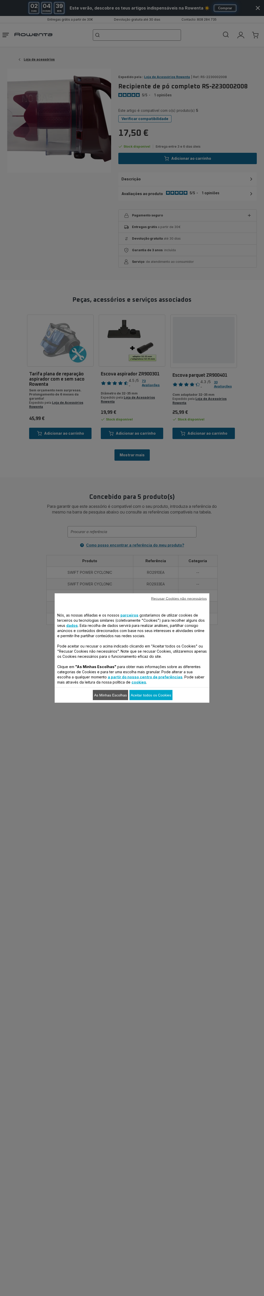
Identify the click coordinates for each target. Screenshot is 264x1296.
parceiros (129, 615)
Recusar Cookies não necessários (179, 598)
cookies (138, 682)
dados (72, 625)
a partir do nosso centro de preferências (145, 677)
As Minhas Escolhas (110, 695)
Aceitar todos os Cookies (151, 695)
